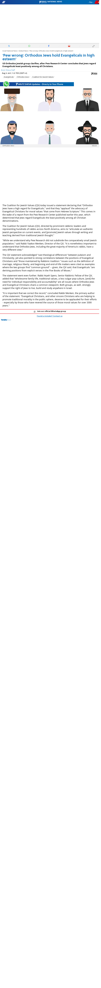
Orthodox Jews (23, 77)
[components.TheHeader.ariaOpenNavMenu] (16, 2)
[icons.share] (97, 2)
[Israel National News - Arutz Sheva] (50, 2)
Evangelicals (9, 77)
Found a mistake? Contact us (49, 316)
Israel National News (9, 51)
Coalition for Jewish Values (43, 77)
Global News (23, 51)
